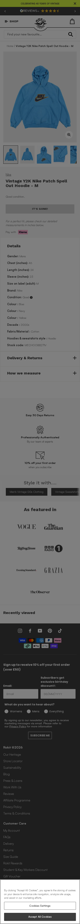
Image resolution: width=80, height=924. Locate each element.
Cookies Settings (39, 905)
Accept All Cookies (40, 916)
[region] (40, 901)
